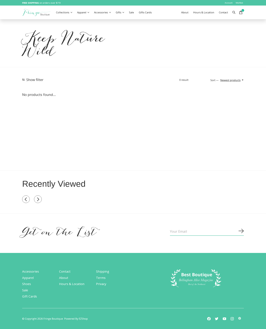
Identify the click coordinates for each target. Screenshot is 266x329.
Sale (131, 12)
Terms (101, 278)
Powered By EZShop (76, 318)
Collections (62, 12)
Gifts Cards (145, 12)
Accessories (101, 12)
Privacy (101, 284)
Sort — (214, 80)
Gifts (118, 12)
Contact (223, 12)
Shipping (102, 271)
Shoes (26, 284)
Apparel (81, 12)
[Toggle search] (234, 12)
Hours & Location (203, 12)
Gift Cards (29, 296)
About (184, 12)
